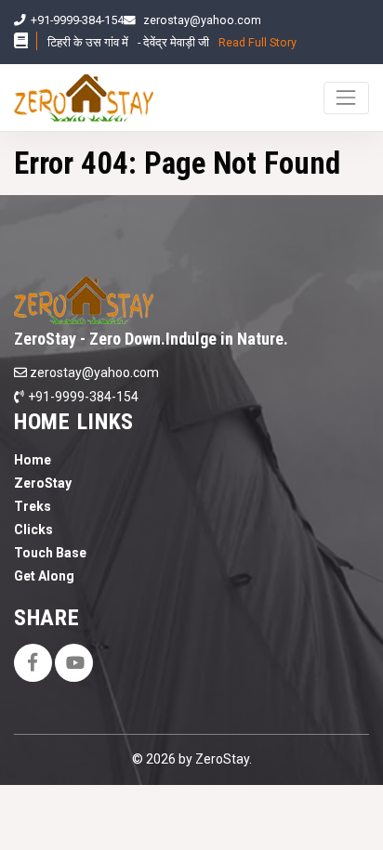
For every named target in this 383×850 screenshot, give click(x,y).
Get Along (44, 576)
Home (32, 459)
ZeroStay (43, 483)
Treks (32, 506)
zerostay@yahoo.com (202, 20)
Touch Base (50, 552)
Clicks (33, 529)
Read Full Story (257, 42)
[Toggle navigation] (346, 98)
